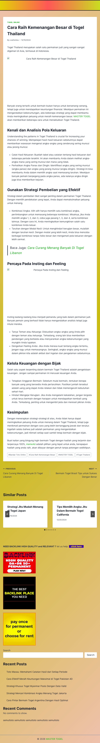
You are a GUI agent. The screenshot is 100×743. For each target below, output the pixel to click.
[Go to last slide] (7, 514)
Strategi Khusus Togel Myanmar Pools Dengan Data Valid (36, 686)
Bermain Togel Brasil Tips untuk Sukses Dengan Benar (76, 473)
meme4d (31, 444)
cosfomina (14, 40)
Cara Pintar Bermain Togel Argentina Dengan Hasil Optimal (37, 700)
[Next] (93, 514)
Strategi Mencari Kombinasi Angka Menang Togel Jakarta (37, 693)
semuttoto (8, 720)
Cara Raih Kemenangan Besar (42, 455)
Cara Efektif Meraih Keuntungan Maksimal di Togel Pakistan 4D (40, 679)
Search (6, 650)
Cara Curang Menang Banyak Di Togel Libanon (23, 473)
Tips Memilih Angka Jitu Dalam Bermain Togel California (72, 510)
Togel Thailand (83, 455)
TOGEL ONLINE (13, 22)
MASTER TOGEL (65, 455)
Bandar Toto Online (17, 455)
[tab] (44, 529)
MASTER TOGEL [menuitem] (82, 116)
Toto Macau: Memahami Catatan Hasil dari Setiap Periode (37, 672)
